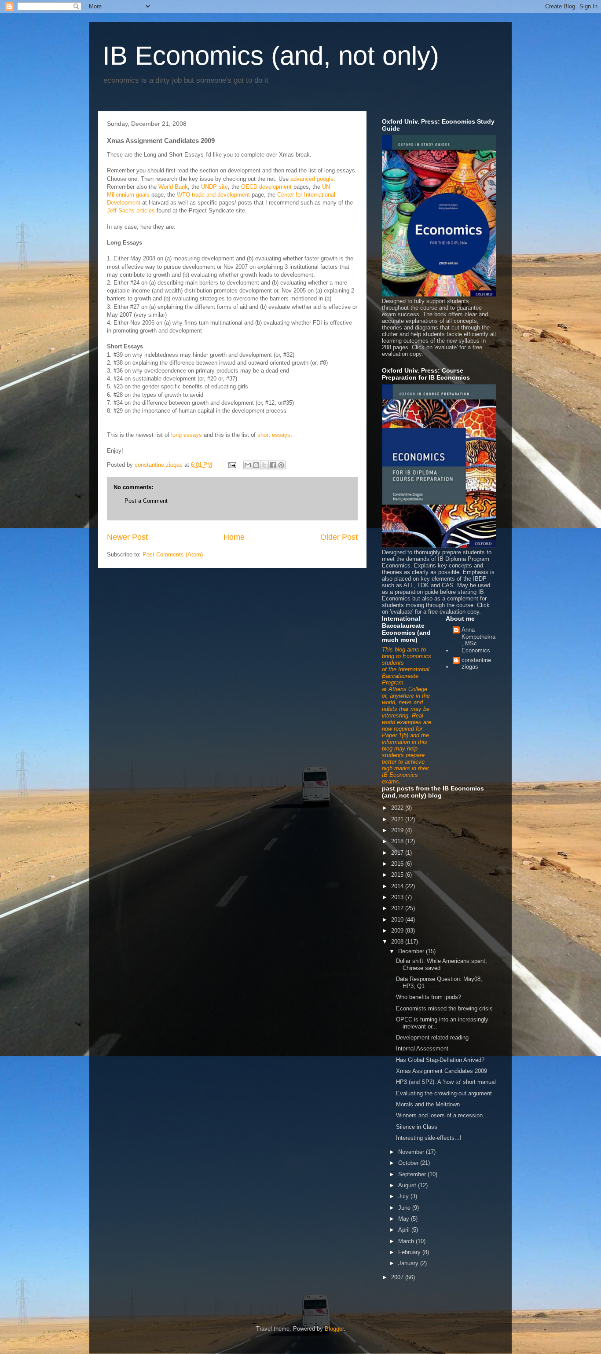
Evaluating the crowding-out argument (444, 1093)
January (409, 1263)
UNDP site (214, 186)
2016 (398, 863)
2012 (398, 908)
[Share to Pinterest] (281, 465)
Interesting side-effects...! (429, 1137)
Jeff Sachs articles (131, 210)
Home (234, 537)
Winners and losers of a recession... (442, 1115)
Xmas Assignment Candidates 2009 (441, 1071)
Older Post (339, 537)
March (407, 1241)
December (412, 951)
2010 (398, 919)
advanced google (311, 179)
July (404, 1196)
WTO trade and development (213, 194)
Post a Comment (146, 501)
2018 (398, 841)
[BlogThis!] (256, 465)
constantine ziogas (476, 663)
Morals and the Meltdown (428, 1104)
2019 (398, 830)
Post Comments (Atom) (173, 554)
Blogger (334, 1328)
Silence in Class (416, 1126)
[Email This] (247, 465)
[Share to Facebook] (272, 465)
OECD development (266, 186)
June (405, 1207)
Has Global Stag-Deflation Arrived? (440, 1060)
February (410, 1252)
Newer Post (127, 537)
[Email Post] (231, 464)
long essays (186, 435)
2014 (398, 886)
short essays (273, 435)
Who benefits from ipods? (428, 997)
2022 (398, 808)
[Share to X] (264, 465)
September (413, 1174)
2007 (398, 1277)
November (412, 1152)
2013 (398, 897)
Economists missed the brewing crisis (444, 1008)
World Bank (173, 186)
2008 (398, 941)
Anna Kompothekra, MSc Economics (478, 640)
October (409, 1163)
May (404, 1218)
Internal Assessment (422, 1048)
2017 (398, 852)
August (408, 1185)
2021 (398, 819)
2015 (398, 874)
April (404, 1229)
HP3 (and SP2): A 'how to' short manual (446, 1082)
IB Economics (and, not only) (271, 55)
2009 (398, 930)
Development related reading (432, 1037)
